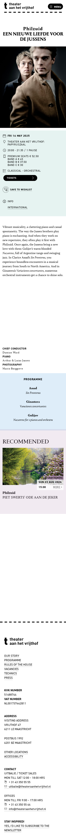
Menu (57, 7)
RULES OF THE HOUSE (18, 665)
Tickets (11, 178)
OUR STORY (11, 656)
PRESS (8, 678)
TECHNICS (10, 673)
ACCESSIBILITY (13, 756)
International (18, 207)
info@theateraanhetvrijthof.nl (27, 809)
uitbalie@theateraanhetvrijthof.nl (30, 786)
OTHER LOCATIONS (16, 752)
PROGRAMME (12, 660)
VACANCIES (11, 669)
